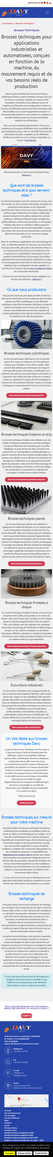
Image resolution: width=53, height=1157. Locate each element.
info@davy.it (18, 1073)
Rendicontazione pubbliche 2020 (19, 1133)
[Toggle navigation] (47, 12)
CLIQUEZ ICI (26, 1016)
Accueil (7, 1111)
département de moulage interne (17, 854)
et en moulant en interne (41, 268)
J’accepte (9, 1153)
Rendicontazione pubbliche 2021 (18, 1135)
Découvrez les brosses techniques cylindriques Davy (26, 395)
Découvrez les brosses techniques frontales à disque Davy (26, 646)
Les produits (7, 23)
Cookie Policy (10, 1130)
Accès (7, 1125)
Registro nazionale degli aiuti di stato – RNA (24, 1140)
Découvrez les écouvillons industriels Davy (26, 727)
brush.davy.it (30, 140)
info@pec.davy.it (20, 1075)
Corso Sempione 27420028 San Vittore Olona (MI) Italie (27, 1087)
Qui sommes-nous (12, 1113)
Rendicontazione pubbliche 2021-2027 (21, 1138)
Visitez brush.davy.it (26, 803)
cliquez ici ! (26, 175)
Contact (7, 1123)
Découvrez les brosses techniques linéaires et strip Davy (26, 479)
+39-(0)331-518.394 (20, 1062)
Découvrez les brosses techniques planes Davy (26, 563)
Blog (6, 1120)
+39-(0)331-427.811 (20, 1051)
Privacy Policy (10, 1128)
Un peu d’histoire (12, 1118)
